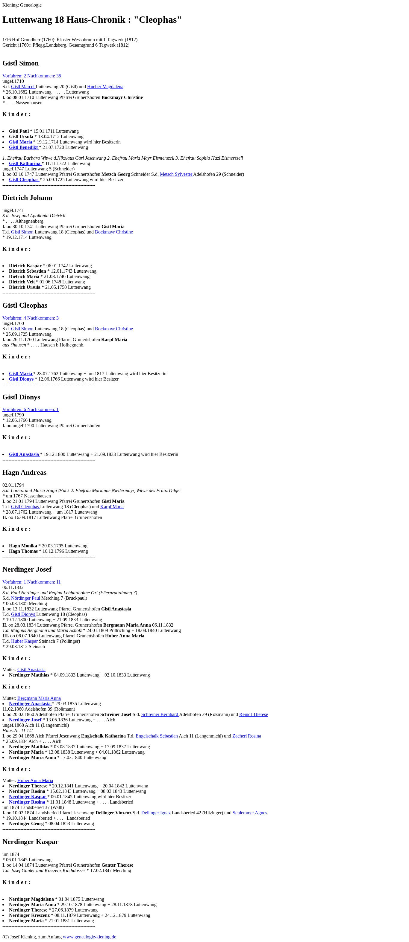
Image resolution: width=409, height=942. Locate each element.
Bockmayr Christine (114, 231)
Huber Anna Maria (35, 780)
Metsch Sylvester (176, 174)
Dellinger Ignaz (156, 812)
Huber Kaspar (25, 641)
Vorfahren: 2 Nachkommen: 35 (31, 75)
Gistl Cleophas (25, 506)
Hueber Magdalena (105, 86)
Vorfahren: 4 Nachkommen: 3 (30, 317)
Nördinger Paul (26, 598)
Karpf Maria (112, 506)
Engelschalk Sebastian (157, 735)
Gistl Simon (23, 231)
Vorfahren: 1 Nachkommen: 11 (31, 581)
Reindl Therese (253, 714)
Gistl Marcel (23, 86)
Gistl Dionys (23, 614)
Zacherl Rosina (246, 735)
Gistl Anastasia (31, 669)
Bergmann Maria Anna (39, 698)
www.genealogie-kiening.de (89, 936)
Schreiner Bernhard (160, 714)
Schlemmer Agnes (250, 812)
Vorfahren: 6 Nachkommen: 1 (30, 409)
